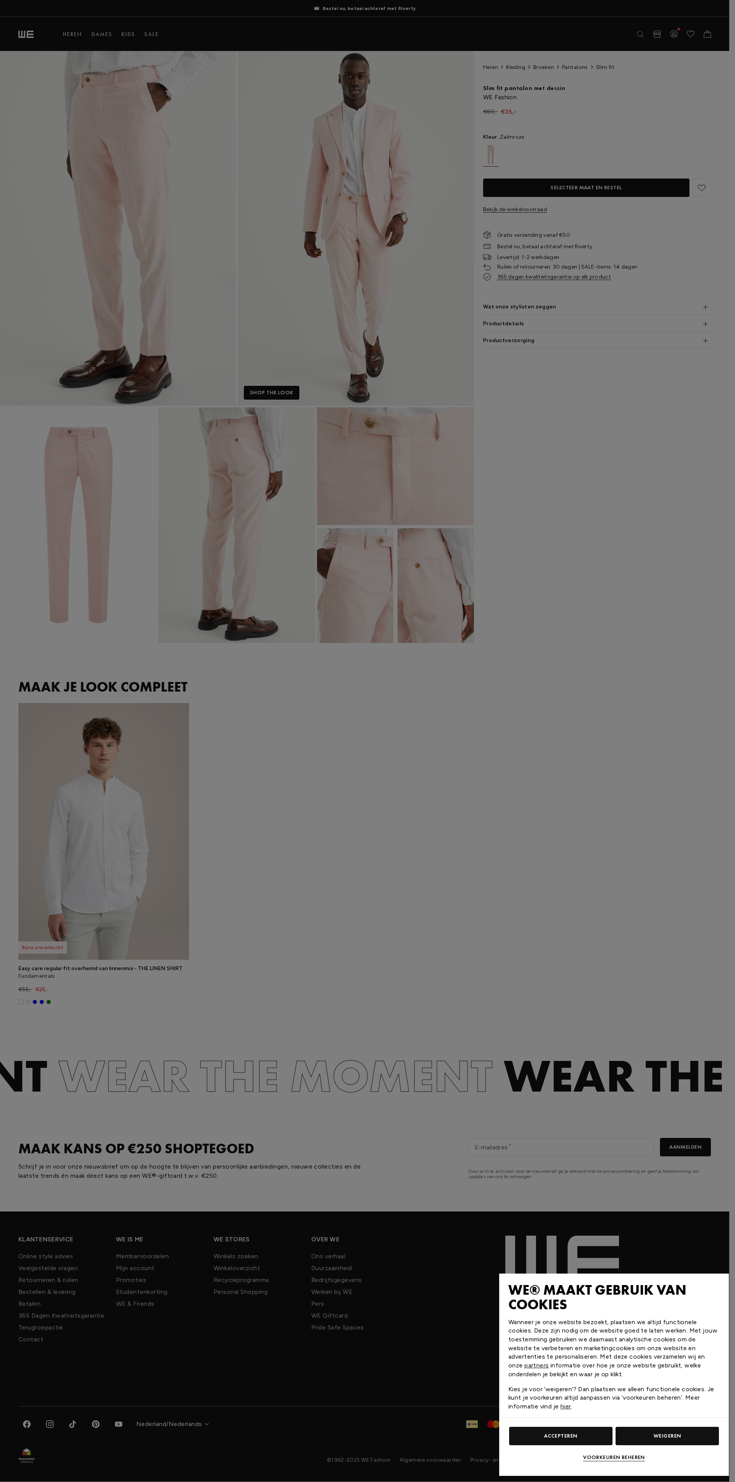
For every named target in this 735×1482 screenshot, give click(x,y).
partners (536, 1365)
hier (565, 1406)
